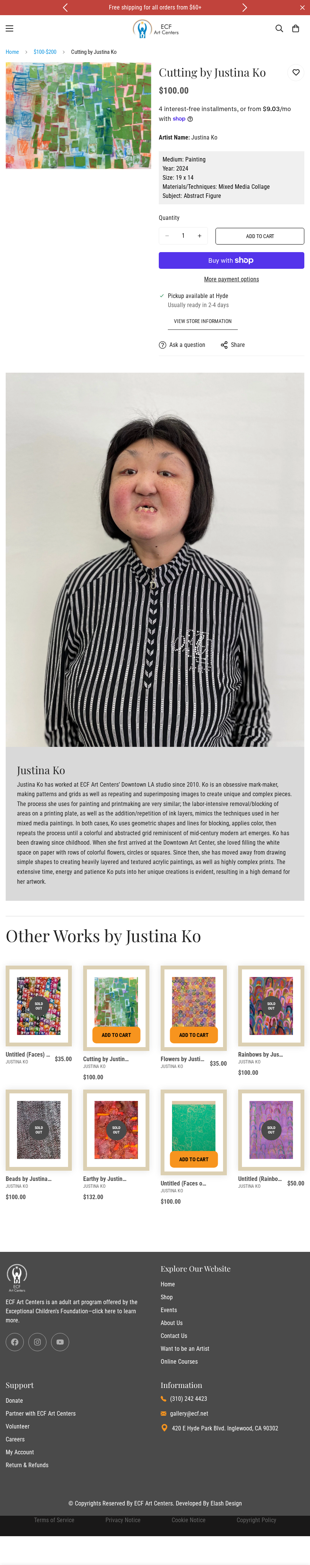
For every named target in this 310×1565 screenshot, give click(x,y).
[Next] (244, 7)
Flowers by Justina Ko (184, 1059)
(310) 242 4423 (188, 1398)
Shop (167, 1297)
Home (12, 52)
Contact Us (174, 1335)
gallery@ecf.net (189, 1413)
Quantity (169, 217)
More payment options (231, 279)
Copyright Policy (256, 1520)
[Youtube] (60, 1342)
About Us (172, 1323)
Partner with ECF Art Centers (41, 1413)
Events (169, 1310)
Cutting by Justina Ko (106, 1059)
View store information (203, 321)
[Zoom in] (138, 78)
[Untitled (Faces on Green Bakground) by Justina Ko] (193, 1130)
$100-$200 (45, 52)
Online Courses (179, 1361)
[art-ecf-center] (155, 28)
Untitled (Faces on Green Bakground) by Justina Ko (184, 1183)
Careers (15, 1439)
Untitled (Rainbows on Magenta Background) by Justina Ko (261, 1178)
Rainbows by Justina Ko (261, 1054)
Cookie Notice (189, 1520)
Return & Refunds (27, 1465)
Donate (14, 1400)
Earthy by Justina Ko (106, 1178)
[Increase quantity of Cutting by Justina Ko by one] (200, 235)
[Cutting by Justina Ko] (116, 1006)
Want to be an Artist (185, 1348)
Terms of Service (54, 1520)
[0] (295, 28)
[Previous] (65, 7)
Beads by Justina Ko (29, 1178)
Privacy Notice (123, 1520)
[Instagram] (37, 1342)
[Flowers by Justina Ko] (193, 1006)
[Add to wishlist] (295, 72)
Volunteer (17, 1426)
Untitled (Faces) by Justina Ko (29, 1054)
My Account (20, 1452)
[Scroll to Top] (295, 1523)
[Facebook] (15, 1342)
